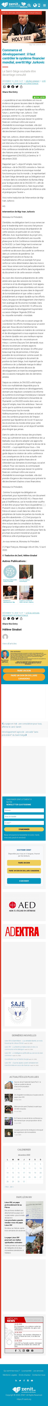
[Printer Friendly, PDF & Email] (39, 97)
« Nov (7, 1187)
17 (24, 1173)
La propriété (26, 1371)
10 (24, 1168)
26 (35, 1177)
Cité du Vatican (8, 13)
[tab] (14, 1320)
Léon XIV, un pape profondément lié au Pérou (13, 1204)
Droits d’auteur (25, 1375)
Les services (38, 1371)
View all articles (9, 643)
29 (13, 1182)
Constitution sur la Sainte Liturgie (17, 1059)
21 (7, 1177)
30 (18, 1182)
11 (29, 1168)
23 (18, 1177)
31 (24, 1182)
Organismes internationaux (28, 13)
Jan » (12, 1187)
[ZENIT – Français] (13, 4)
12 (35, 1168)
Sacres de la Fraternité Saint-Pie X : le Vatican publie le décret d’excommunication (27, 1084)
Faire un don (24, 670)
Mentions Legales (10, 1375)
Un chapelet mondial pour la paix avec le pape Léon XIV (28, 1096)
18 (29, 1173)
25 (29, 1177)
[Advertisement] (24, 704)
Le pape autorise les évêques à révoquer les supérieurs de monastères (28, 1131)
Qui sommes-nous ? (12, 1371)
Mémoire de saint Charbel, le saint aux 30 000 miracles (28, 1108)
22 (13, 1177)
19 (35, 1173)
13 (40, 1168)
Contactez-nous (38, 1375)
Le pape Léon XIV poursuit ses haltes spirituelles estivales (13, 1240)
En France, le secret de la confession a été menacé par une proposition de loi (28, 1119)
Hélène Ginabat (32, 81)
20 (40, 1173)
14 (7, 1173)
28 (7, 1182)
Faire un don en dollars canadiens (24, 677)
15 (13, 1173)
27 (40, 1177)
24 (24, 1177)
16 (18, 1173)
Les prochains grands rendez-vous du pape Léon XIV (14, 1222)
